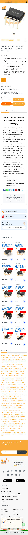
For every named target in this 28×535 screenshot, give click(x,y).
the (9, 355)
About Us (4, 509)
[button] (20, 1)
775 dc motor (14, 371)
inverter (4, 410)
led (20, 362)
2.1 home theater (21, 361)
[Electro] (8, 2)
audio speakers (6, 377)
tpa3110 (14, 434)
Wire (22, 375)
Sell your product (6, 517)
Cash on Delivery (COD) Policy (10, 496)
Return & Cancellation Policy (9, 499)
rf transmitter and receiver (16, 416)
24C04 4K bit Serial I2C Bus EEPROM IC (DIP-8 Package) (19, 308)
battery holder (15, 403)
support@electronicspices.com (18, 465)
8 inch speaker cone (18, 409)
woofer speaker (12, 389)
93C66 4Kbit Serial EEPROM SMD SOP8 (6, 266)
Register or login (18, 509)
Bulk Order (6, 103)
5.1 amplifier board (12, 386)
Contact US (4, 512)
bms (22, 373)
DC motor (16, 373)
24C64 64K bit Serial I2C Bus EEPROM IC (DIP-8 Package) (7, 287)
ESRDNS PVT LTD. (9, 532)
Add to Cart (20, 103)
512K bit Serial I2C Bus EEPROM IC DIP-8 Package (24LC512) (7, 245)
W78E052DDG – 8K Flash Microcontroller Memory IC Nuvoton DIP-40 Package (20, 330)
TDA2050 (20, 434)
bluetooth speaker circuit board (11, 394)
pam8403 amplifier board (17, 400)
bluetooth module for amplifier (11, 407)
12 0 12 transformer (14, 410)
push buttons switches (18, 412)
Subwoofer (15, 355)
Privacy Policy (5, 488)
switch (20, 384)
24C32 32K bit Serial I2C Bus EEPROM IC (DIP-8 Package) (19, 287)
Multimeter (17, 368)
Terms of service (6, 491)
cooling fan (5, 412)
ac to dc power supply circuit (10, 375)
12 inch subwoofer (12, 366)
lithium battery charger (9, 362)
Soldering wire (18, 405)
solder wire (11, 430)
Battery (4, 364)
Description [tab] (5, 111)
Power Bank (22, 419)
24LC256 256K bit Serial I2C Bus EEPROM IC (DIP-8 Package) (20, 266)
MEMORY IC (3, 43)
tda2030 (7, 434)
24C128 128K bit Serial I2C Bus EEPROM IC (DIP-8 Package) (7, 308)
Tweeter (14, 398)
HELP (2, 514)
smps (10, 418)
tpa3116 (4, 416)
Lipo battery (19, 414)
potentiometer (11, 384)
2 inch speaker (15, 421)
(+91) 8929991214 (19, 461)
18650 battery (17, 370)
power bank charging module (17, 359)
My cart (15, 512)
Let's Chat (11, 40)
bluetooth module (13, 354)
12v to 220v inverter (8, 361)
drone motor (13, 419)
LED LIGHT (22, 386)
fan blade (13, 428)
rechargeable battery (19, 377)
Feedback (4, 501)
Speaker (3, 354)
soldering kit (6, 409)
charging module (20, 380)
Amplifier (11, 364)
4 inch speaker (13, 425)
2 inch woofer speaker (12, 387)
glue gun (16, 432)
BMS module (11, 382)
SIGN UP (22, 452)
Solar (11, 391)
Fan (3, 387)
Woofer (9, 373)
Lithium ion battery (7, 414)
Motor (3, 382)
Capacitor (4, 418)
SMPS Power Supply (20, 391)
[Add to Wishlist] (18, 40)
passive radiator (6, 432)
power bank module (8, 378)
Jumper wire (5, 421)
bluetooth (5, 400)
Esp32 (20, 398)
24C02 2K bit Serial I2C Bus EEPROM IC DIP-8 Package (7, 329)
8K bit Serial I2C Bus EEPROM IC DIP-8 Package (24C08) (19, 245)
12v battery (5, 402)
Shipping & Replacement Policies (11, 494)
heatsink (4, 423)
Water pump (16, 396)
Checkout (16, 514)
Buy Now (19, 99)
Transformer (5, 398)
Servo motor (10, 426)
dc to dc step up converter (10, 393)
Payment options (18, 517)
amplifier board (10, 357)
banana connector (14, 423)
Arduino (19, 430)
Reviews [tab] (14, 111)
